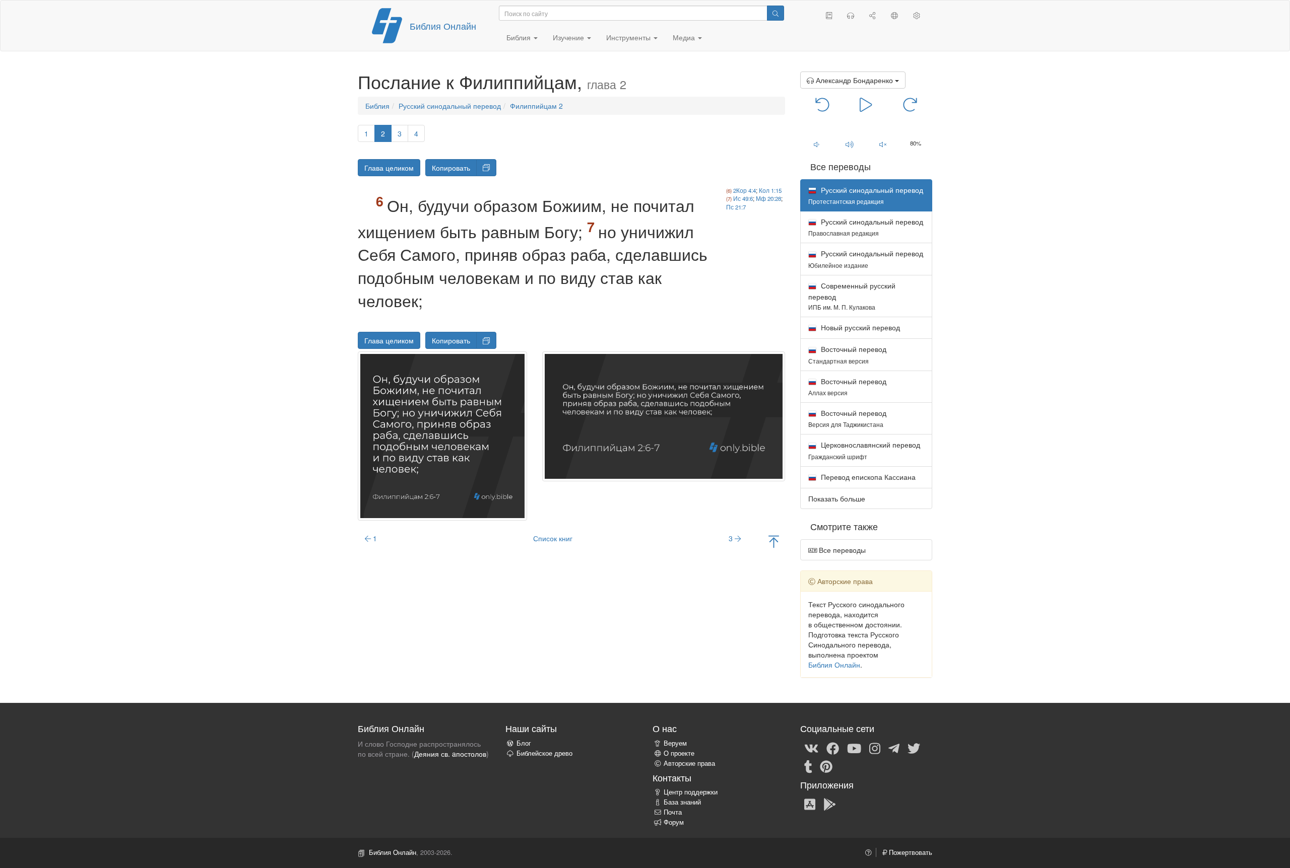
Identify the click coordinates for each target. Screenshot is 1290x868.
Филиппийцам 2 (536, 106)
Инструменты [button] (629, 37)
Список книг (552, 538)
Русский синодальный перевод (450, 106)
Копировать (451, 168)
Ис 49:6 (743, 198)
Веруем (675, 743)
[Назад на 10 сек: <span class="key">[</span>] (822, 104)
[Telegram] (893, 748)
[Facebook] (832, 748)
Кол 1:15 (770, 190)
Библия (377, 106)
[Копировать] (486, 167)
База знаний (682, 802)
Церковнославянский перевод (864, 450)
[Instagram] (874, 748)
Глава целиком (389, 168)
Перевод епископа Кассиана (867, 477)
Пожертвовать (909, 852)
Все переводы (841, 550)
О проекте (679, 753)
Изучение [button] (569, 37)
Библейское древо (544, 753)
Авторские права (689, 763)
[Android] (829, 803)
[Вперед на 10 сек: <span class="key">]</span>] (909, 104)
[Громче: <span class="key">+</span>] (849, 144)
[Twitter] (914, 748)
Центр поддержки (691, 792)
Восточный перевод (847, 354)
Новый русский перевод (859, 327)
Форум (674, 822)
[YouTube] (854, 748)
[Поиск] (775, 13)
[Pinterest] (826, 766)
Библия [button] (519, 37)
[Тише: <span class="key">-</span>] (816, 144)
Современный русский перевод (851, 295)
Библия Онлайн (443, 25)
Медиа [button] (685, 37)
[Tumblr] (808, 766)
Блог (524, 743)
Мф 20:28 (768, 198)
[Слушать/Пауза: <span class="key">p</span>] (866, 104)
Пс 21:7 (736, 207)
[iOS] (809, 803)
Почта (673, 812)
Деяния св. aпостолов (450, 754)
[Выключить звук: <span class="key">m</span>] (882, 144)
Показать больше (836, 498)
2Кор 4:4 (744, 190)
